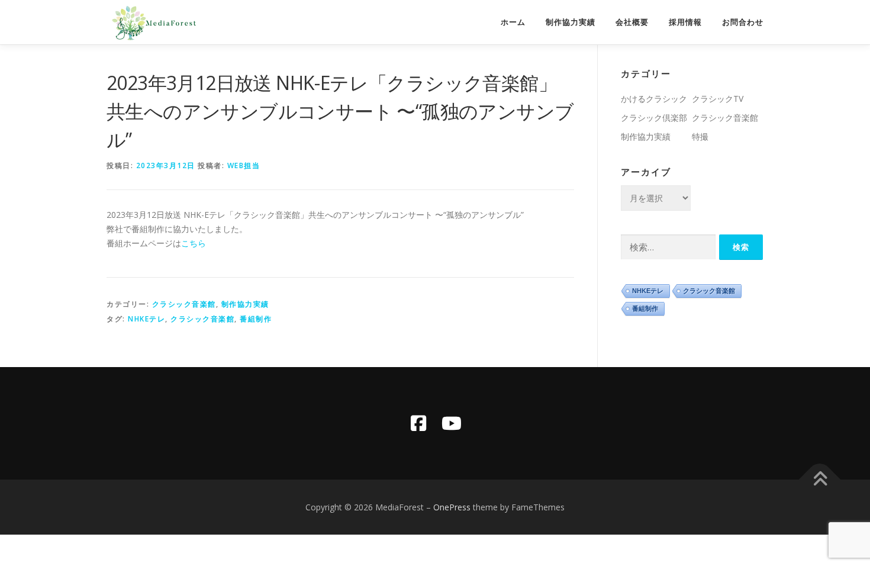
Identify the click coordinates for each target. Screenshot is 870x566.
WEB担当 (243, 165)
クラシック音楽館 (184, 304)
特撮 (700, 136)
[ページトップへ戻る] (820, 479)
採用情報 (685, 22)
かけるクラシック (654, 98)
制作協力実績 (570, 22)
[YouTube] (451, 423)
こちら (193, 243)
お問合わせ (742, 22)
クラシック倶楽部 (654, 117)
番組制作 (256, 319)
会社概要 (632, 22)
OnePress (452, 507)
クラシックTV (717, 98)
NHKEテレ (146, 319)
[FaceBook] (418, 423)
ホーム (513, 22)
